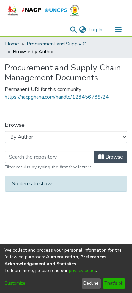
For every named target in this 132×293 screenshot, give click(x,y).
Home (12, 43)
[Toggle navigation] (118, 30)
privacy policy (82, 270)
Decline (91, 283)
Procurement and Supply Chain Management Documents (59, 43)
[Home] (43, 11)
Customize (14, 283)
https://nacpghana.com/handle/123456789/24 (57, 97)
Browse (113, 156)
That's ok (113, 283)
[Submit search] (73, 30)
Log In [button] (95, 29)
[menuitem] (82, 30)
